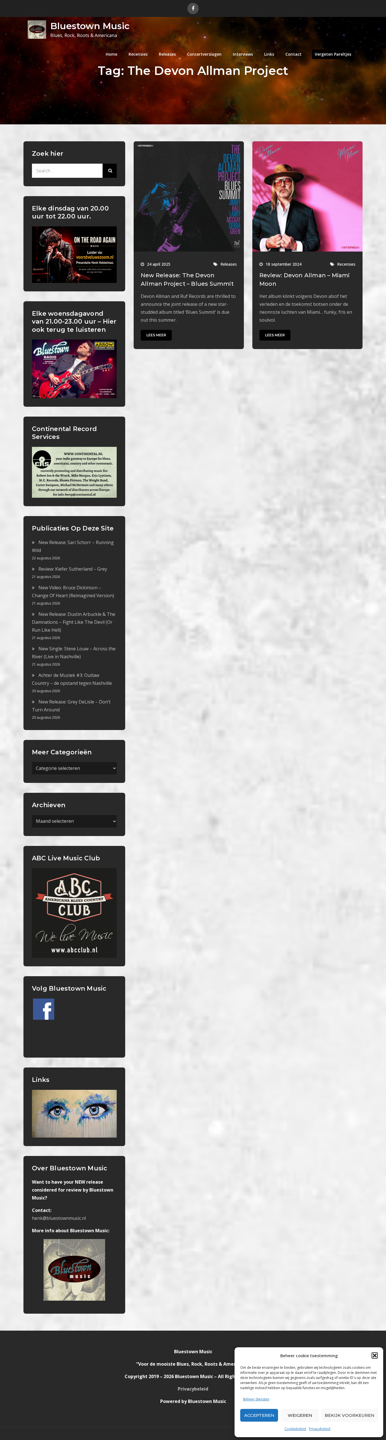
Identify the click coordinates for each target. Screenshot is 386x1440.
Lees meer (156, 335)
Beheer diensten (256, 1399)
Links (269, 54)
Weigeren (300, 1415)
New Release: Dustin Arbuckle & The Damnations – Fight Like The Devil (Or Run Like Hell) (73, 622)
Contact (293, 54)
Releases (167, 54)
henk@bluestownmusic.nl (59, 1218)
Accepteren (259, 1415)
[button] (375, 1355)
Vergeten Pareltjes (333, 54)
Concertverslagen (204, 54)
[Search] (110, 171)
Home (111, 54)
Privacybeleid (319, 1428)
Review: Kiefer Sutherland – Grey (72, 569)
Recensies (138, 54)
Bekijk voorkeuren (349, 1415)
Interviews (243, 54)
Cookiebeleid (295, 1428)
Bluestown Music (89, 25)
